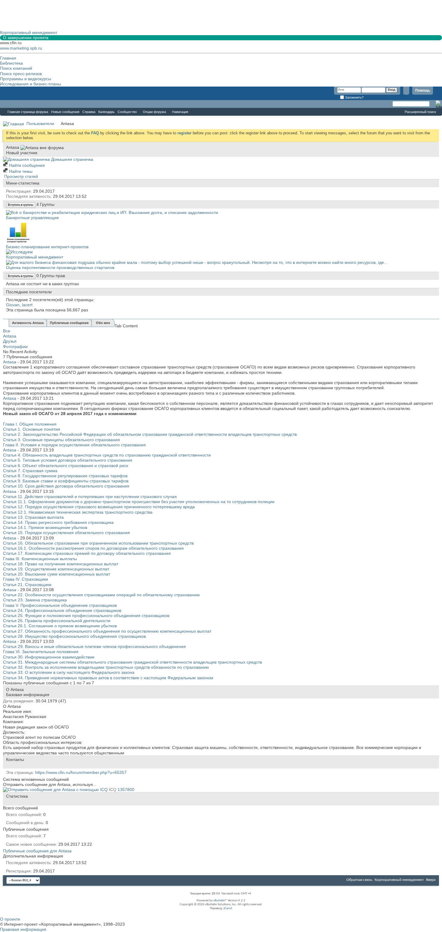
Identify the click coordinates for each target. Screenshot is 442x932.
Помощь (422, 90)
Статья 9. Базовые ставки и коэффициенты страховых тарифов (65, 480)
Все (6, 330)
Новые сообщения (65, 112)
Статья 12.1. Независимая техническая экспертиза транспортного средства (77, 512)
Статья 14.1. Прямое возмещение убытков (45, 527)
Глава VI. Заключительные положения (40, 651)
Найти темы (20, 171)
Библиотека (11, 63)
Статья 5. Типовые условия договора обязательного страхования (67, 460)
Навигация (180, 112)
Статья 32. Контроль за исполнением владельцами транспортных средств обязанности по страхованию (106, 667)
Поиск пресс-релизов (21, 73)
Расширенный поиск (420, 112)
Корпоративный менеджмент (34, 257)
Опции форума (154, 112)
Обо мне (103, 323)
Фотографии (15, 346)
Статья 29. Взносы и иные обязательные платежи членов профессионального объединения (94, 646)
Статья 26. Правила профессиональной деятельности (56, 620)
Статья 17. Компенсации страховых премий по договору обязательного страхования (87, 553)
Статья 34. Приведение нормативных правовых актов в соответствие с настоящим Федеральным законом (108, 677)
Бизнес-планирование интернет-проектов (47, 246)
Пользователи (40, 123)
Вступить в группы (20, 205)
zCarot (227, 908)
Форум (12, 104)
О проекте (10, 919)
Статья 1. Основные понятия (31, 429)
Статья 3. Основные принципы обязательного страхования (61, 439)
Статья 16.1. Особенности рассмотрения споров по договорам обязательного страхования (93, 548)
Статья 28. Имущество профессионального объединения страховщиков (74, 636)
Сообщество (127, 112)
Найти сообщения (26, 165)
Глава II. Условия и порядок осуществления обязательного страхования (74, 444)
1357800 (126, 789)
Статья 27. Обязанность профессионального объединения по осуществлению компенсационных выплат (107, 631)
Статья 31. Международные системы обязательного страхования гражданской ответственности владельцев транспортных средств (132, 662)
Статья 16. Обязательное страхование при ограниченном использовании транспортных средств (98, 543)
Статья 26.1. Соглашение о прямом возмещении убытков (60, 625)
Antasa (9, 336)
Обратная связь (359, 880)
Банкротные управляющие (32, 217)
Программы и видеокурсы (25, 78)
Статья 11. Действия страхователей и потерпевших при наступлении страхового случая (90, 496)
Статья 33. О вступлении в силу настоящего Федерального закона (68, 672)
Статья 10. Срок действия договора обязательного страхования (66, 486)
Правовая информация (23, 929)
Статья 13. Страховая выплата (33, 517)
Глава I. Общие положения (30, 424)
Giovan (13, 304)
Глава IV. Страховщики (25, 579)
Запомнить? (354, 97)
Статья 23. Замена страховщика (35, 599)
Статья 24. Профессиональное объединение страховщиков (62, 610)
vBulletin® (220, 900)
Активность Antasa (28, 323)
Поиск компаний (16, 68)
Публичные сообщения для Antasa (37, 850)
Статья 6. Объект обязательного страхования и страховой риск (65, 465)
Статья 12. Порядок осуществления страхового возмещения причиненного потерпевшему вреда (99, 506)
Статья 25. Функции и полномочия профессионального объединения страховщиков (86, 615)
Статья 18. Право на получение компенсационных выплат (60, 563)
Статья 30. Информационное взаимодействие (48, 657)
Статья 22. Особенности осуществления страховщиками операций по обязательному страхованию (101, 594)
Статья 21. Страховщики (27, 584)
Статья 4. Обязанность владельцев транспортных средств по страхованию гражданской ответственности (107, 455)
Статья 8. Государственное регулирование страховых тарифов (65, 475)
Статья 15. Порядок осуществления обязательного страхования (66, 532)
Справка (88, 112)
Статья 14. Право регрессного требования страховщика (58, 522)
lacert (27, 304)
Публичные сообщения (69, 323)
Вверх (431, 880)
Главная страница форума (28, 112)
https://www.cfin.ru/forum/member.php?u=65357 (81, 772)
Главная (8, 58)
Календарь (106, 112)
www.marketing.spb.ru (21, 48)
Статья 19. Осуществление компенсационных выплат (56, 569)
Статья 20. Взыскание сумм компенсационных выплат (56, 574)
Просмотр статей (20, 176)
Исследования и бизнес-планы (30, 83)
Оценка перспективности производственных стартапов (60, 267)
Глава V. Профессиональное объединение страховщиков (60, 605)
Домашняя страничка (71, 159)
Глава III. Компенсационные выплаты (40, 558)
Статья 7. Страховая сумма (30, 470)
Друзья (10, 341)
